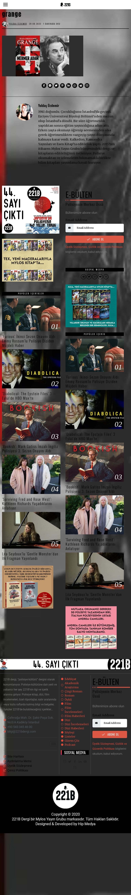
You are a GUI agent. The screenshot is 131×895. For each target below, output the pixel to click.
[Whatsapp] (74, 85)
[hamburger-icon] (53, 743)
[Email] (87, 85)
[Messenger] (50, 85)
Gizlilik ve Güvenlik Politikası (105, 247)
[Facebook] (44, 85)
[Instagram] (64, 761)
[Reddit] (80, 85)
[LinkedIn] (80, 761)
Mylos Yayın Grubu (51, 819)
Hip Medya (87, 824)
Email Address (76, 220)
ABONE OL (98, 239)
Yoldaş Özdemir (48, 105)
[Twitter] (56, 85)
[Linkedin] (68, 85)
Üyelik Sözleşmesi (76, 247)
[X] (69, 761)
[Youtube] (85, 761)
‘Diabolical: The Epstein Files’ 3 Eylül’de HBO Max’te (27, 396)
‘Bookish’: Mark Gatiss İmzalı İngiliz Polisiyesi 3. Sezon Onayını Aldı (30, 448)
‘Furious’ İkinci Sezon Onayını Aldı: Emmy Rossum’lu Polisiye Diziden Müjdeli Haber (29, 341)
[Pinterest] (62, 85)
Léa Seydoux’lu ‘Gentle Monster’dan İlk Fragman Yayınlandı (30, 556)
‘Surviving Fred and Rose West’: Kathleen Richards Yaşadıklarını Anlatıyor (27, 503)
